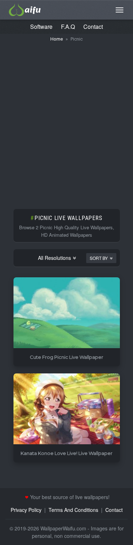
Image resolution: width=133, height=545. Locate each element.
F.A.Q (68, 26)
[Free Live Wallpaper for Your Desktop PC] (25, 8)
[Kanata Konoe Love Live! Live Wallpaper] (66, 409)
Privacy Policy (26, 509)
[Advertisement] (66, 122)
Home (56, 39)
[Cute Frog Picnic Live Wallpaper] (66, 313)
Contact (93, 26)
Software (41, 26)
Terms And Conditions (73, 509)
